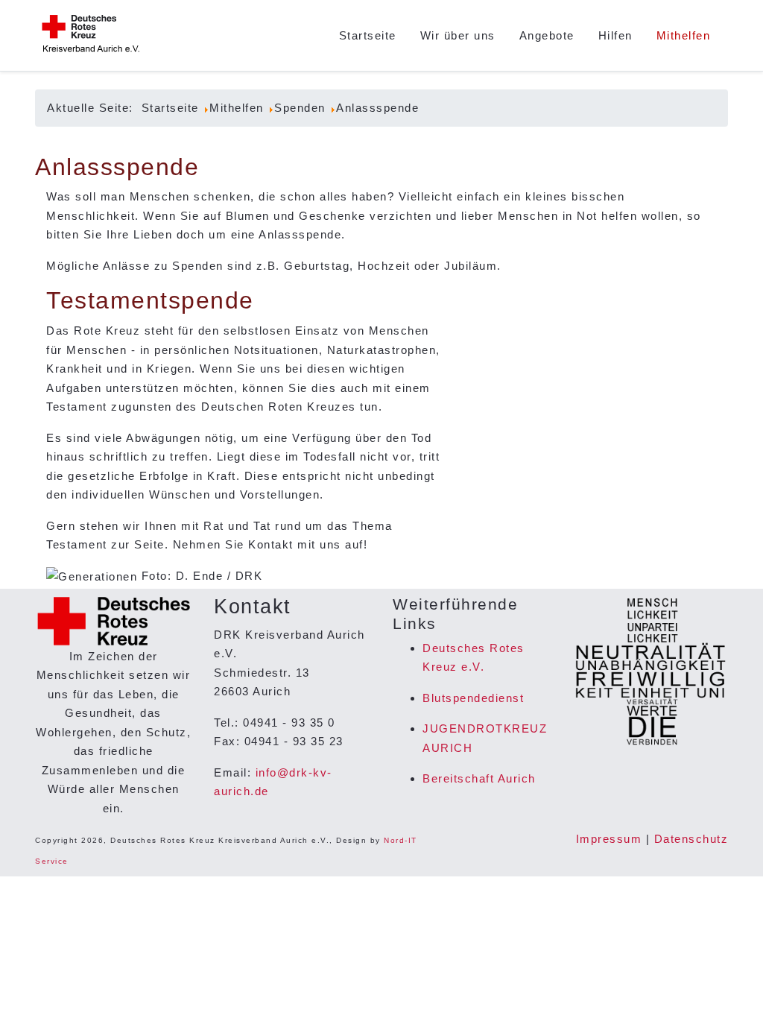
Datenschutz (691, 838)
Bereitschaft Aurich (479, 778)
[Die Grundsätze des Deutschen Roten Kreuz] (650, 672)
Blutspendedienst (473, 698)
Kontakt (271, 544)
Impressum (609, 838)
